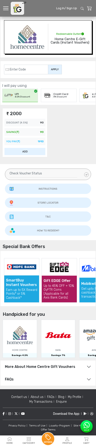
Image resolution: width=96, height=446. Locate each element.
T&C (48, 216)
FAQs (9, 379)
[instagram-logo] (9, 414)
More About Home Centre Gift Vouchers (40, 367)
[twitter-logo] (16, 414)
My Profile (74, 397)
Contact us (19, 397)
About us (37, 397)
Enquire (61, 402)
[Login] (89, 8)
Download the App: (66, 414)
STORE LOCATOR (48, 202)
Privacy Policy (16, 425)
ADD (25, 151)
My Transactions (40, 402)
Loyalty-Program (59, 425)
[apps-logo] (91, 414)
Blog (61, 397)
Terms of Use (37, 425)
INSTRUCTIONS (48, 188)
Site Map (78, 425)
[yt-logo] (23, 414)
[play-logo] (85, 414)
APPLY (55, 69)
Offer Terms (48, 429)
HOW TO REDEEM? (48, 230)
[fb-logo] (4, 414)
